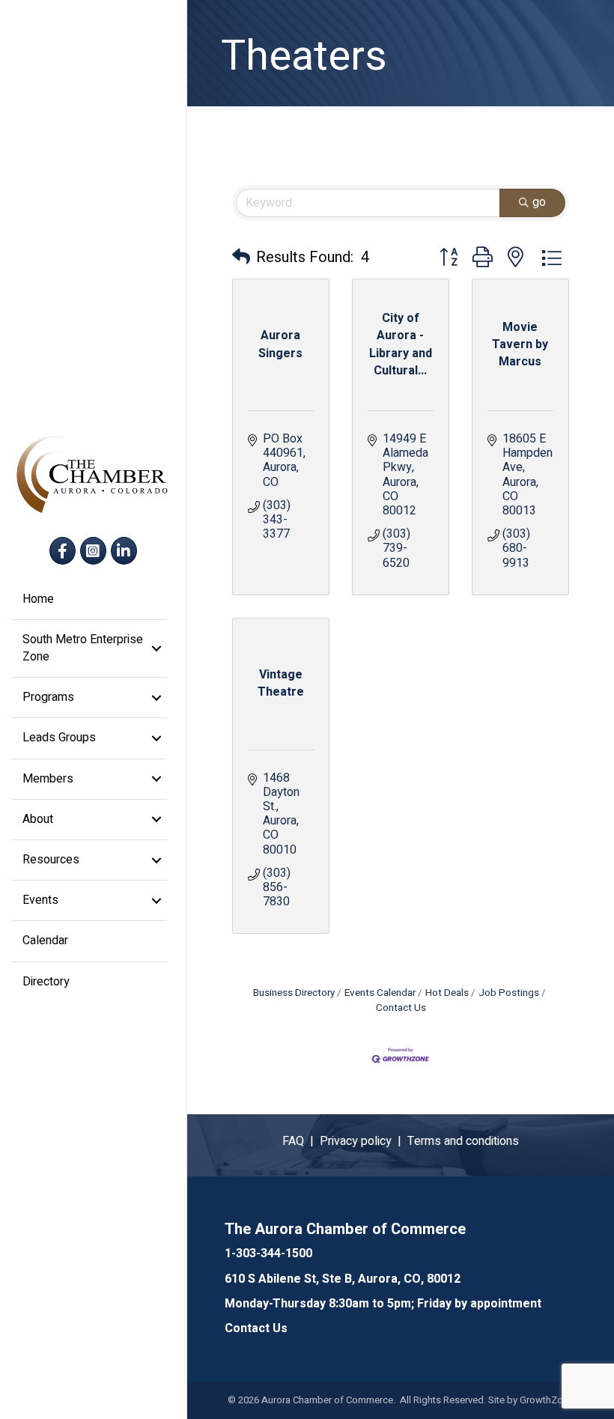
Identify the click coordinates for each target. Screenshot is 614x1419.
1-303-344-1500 (268, 1253)
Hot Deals (447, 992)
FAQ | (301, 1141)
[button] (241, 257)
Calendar (45, 940)
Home (38, 599)
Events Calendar (380, 992)
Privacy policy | (363, 1141)
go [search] (539, 202)
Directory (46, 982)
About (37, 819)
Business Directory (294, 992)
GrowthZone (547, 1400)
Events (40, 900)
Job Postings (508, 992)
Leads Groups (59, 738)
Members (47, 779)
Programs (48, 697)
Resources (50, 860)
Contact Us (256, 1328)
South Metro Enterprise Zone (82, 648)
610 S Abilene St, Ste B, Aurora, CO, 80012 (342, 1279)
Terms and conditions (463, 1141)
